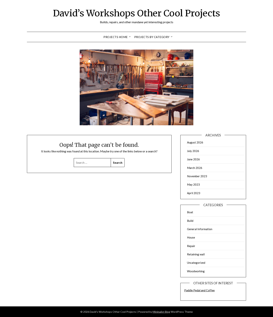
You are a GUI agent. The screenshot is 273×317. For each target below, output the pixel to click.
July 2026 (193, 151)
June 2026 (193, 159)
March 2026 (194, 167)
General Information (199, 229)
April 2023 (193, 193)
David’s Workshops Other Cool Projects (136, 13)
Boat (190, 212)
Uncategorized (196, 262)
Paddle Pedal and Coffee (199, 290)
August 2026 (195, 142)
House (191, 237)
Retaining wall (196, 254)
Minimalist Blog (161, 311)
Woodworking (196, 271)
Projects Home (115, 37)
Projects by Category (152, 37)
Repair (191, 246)
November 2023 (197, 176)
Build (190, 220)
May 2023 (193, 184)
